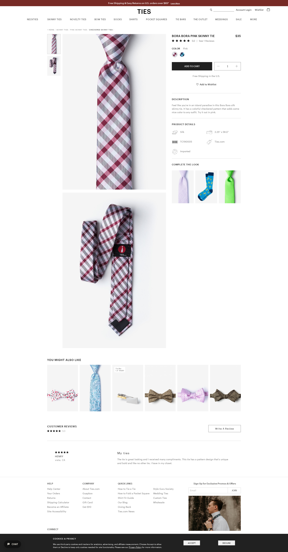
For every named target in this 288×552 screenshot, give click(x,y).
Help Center (53, 488)
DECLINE (226, 543)
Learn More (175, 3)
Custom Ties (160, 497)
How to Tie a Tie (127, 488)
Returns (51, 497)
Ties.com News (126, 511)
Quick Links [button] (125, 483)
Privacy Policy (135, 547)
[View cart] (268, 9)
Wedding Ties (160, 493)
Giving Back (124, 506)
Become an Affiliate (58, 506)
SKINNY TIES (62, 30)
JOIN (234, 490)
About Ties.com (91, 488)
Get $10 (86, 506)
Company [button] (88, 483)
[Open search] (211, 10)
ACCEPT (192, 543)
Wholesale (158, 502)
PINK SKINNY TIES (78, 30)
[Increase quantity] (237, 66)
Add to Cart (192, 66)
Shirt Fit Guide (126, 497)
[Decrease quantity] (218, 66)
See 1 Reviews (206, 41)
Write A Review (224, 428)
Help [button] (50, 483)
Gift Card (87, 502)
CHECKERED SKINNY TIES (101, 30)
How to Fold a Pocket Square (134, 493)
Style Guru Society (163, 488)
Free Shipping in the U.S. (206, 76)
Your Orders (53, 493)
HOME (51, 30)
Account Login (244, 9)
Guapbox (87, 493)
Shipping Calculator (58, 502)
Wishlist (259, 9)
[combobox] (223, 10)
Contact (86, 497)
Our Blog (123, 502)
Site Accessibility (56, 511)
